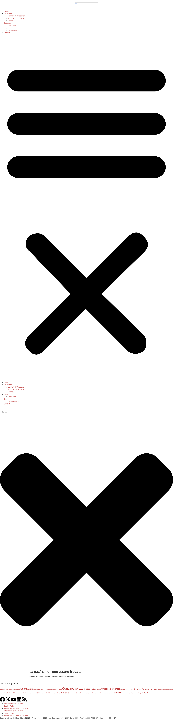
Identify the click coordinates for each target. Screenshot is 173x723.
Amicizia (17, 689)
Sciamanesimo (103, 693)
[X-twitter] (8, 699)
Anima (30, 689)
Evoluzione (137, 689)
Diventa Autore (13, 30)
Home (6, 11)
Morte (38, 693)
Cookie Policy (9, 706)
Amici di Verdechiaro (16, 18)
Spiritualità (117, 692)
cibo (50, 689)
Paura (55, 693)
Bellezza (35, 689)
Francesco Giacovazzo (149, 689)
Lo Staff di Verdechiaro (17, 16)
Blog (5, 28)
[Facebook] (2, 699)
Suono (124, 693)
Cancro (47, 689)
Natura (47, 693)
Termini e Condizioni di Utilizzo (16, 708)
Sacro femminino (81, 693)
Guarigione (170, 689)
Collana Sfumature (57, 689)
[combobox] (86, 412)
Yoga (148, 693)
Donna (122, 689)
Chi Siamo (8, 13)
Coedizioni (12, 25)
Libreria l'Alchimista (10, 693)
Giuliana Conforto (162, 689)
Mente (29, 693)
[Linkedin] (19, 699)
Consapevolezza (73, 688)
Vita (144, 692)
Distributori (12, 21)
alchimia (2, 689)
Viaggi (139, 693)
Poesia (59, 693)
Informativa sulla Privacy (13, 704)
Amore (23, 688)
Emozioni (126, 689)
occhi (51, 693)
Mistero (33, 693)
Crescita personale (110, 689)
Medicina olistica (21, 693)
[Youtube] (13, 699)
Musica (42, 693)
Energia (131, 689)
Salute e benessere (92, 693)
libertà (1, 693)
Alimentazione (10, 689)
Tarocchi (129, 693)
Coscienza (90, 689)
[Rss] (24, 699)
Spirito (110, 693)
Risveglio (65, 693)
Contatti (7, 33)
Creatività (98, 689)
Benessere (41, 689)
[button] (86, 207)
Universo (134, 693)
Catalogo (7, 23)
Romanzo (72, 693)
